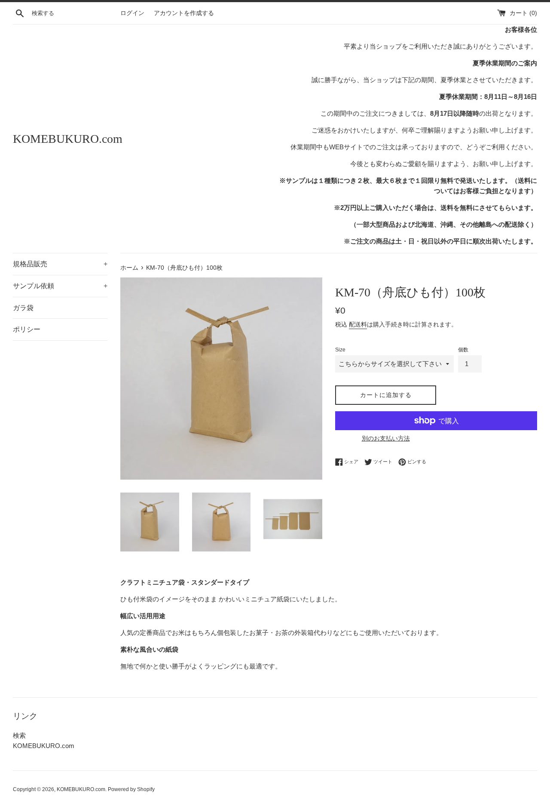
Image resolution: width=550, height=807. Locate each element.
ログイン (132, 13)
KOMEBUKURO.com (67, 138)
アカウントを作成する (184, 13)
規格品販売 (60, 264)
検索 (19, 735)
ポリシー (26, 329)
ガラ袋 (23, 307)
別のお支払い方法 (386, 438)
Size (340, 350)
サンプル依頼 (60, 286)
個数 (463, 350)
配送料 (358, 324)
